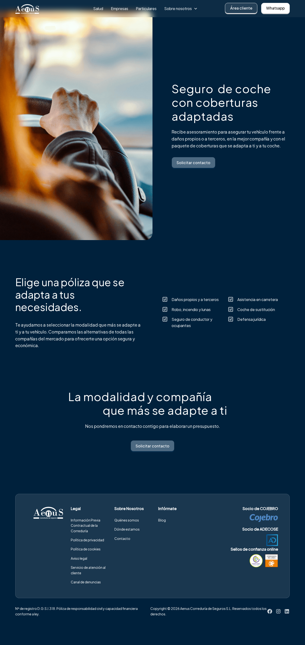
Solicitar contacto (193, 162)
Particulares (146, 8)
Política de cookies (86, 549)
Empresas (119, 8)
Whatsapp (275, 8)
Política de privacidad (87, 540)
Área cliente (241, 8)
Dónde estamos (127, 529)
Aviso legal (79, 558)
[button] (180, 9)
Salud (98, 8)
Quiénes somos (126, 520)
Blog (162, 520)
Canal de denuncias (86, 582)
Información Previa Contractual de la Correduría (85, 525)
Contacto (122, 538)
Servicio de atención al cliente (88, 570)
